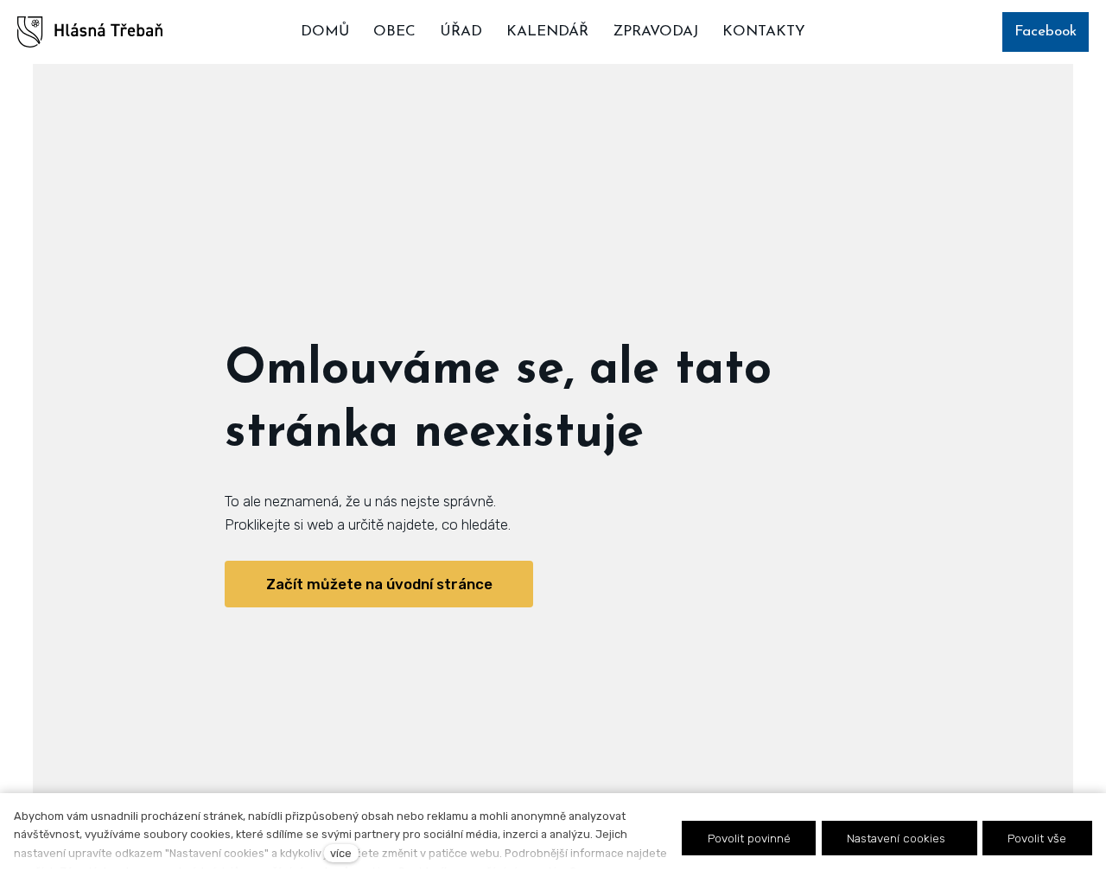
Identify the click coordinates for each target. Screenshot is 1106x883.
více (341, 853)
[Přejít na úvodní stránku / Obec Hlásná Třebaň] (89, 32)
